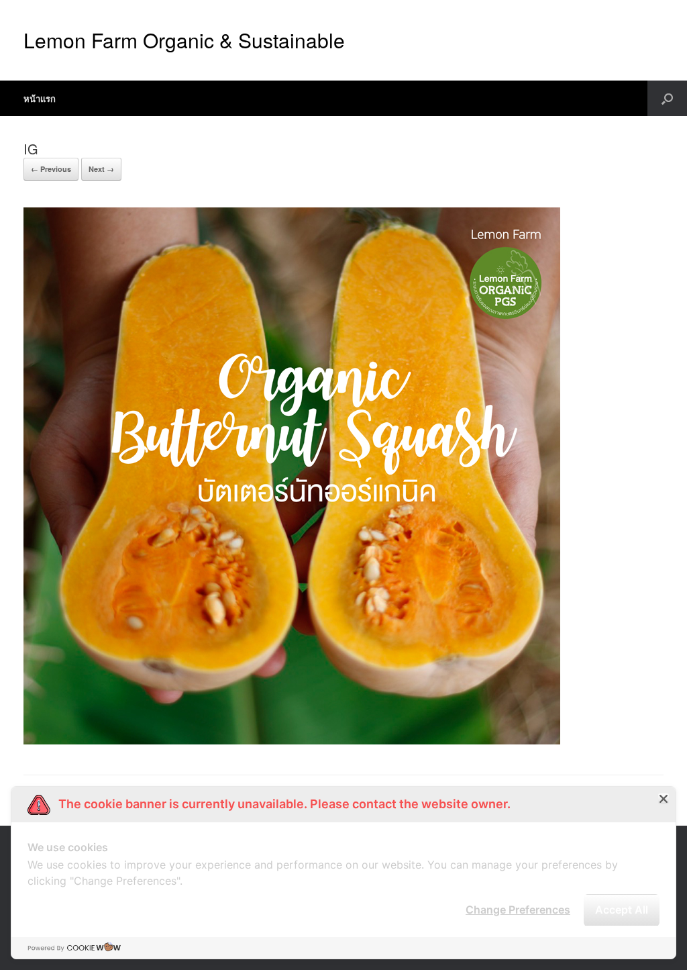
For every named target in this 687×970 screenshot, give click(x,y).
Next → (101, 169)
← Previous (51, 169)
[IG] (291, 740)
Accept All (621, 909)
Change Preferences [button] (518, 909)
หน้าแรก (39, 98)
